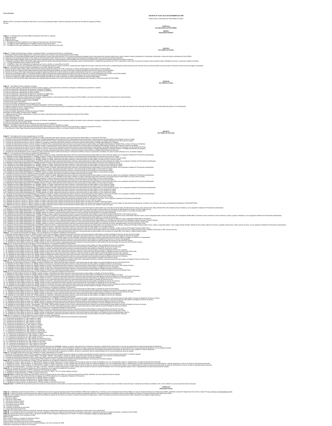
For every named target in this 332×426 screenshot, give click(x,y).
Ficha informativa (8, 13)
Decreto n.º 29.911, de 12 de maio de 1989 (98, 413)
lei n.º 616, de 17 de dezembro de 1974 (220, 392)
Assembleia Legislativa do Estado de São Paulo (166, 6)
